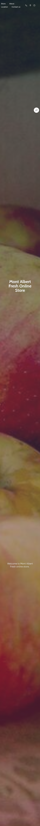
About (11, 4)
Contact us (16, 7)
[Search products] (36, 110)
